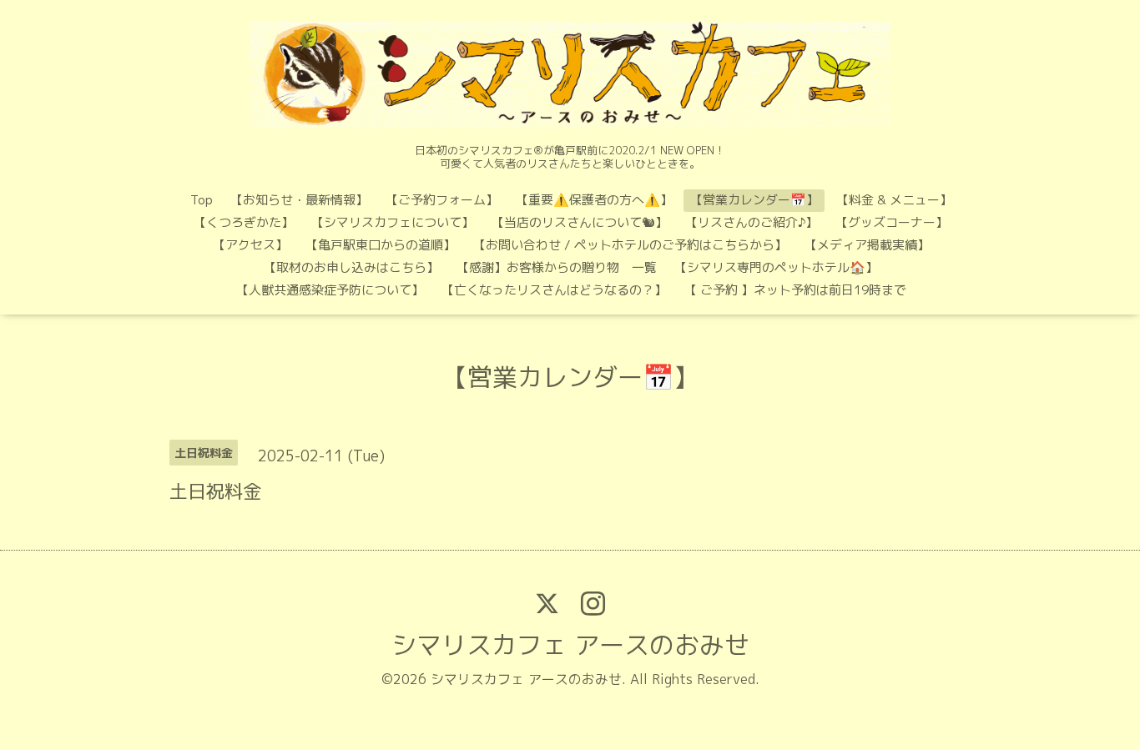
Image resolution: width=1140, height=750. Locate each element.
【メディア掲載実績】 (867, 245)
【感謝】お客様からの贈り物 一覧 (557, 267)
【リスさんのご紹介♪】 (751, 222)
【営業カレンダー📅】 (754, 200)
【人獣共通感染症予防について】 (330, 290)
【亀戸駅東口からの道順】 (380, 245)
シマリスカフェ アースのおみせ (570, 644)
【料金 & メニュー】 (894, 200)
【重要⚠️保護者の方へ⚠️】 (594, 200)
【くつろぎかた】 (244, 222)
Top (201, 200)
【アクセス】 (250, 245)
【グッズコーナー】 (891, 222)
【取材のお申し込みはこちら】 (351, 267)
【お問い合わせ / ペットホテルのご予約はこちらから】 (630, 245)
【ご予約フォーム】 (442, 200)
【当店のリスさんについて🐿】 (580, 222)
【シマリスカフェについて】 (392, 222)
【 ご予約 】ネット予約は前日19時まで (795, 290)
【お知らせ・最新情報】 (299, 200)
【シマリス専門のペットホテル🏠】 (776, 267)
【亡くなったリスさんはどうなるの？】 (554, 290)
